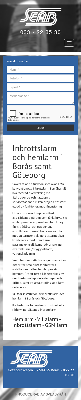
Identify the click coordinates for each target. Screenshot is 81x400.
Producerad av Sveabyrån (40, 394)
